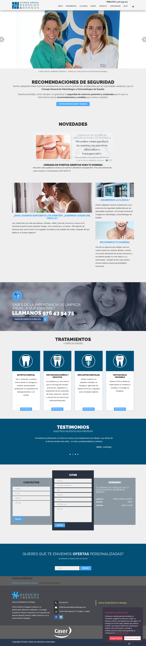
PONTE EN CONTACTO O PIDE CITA (28, 319)
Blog (126, 6)
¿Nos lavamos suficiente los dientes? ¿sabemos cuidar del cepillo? (52, 216)
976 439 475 (122, 2)
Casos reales (115, 6)
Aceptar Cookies (116, 638)
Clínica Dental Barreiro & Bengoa (112, 603)
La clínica (83, 6)
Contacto (103, 6)
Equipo (93, 6)
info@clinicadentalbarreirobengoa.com (72, 607)
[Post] (52, 197)
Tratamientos (71, 6)
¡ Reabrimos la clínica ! (115, 200)
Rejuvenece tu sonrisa (115, 242)
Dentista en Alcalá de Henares (25, 583)
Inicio (60, 6)
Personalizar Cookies (132, 638)
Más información (122, 633)
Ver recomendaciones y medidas (73, 104)
